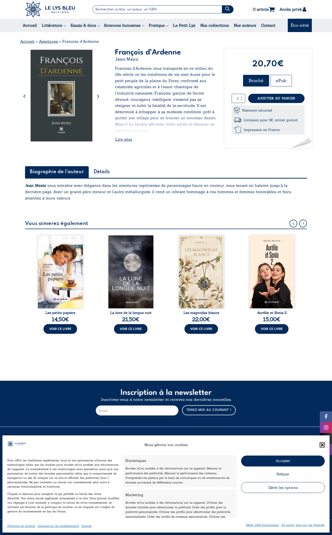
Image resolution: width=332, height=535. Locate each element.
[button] (322, 444)
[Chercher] (227, 9)
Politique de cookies (21, 526)
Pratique (157, 25)
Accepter (283, 461)
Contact (268, 25)
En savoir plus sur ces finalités (303, 525)
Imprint (86, 526)
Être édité (300, 25)
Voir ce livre (60, 329)
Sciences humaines (122, 25)
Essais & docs (83, 25)
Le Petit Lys (184, 25)
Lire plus (123, 139)
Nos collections (214, 25)
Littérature (52, 25)
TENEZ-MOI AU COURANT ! (208, 410)
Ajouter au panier (276, 98)
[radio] (256, 80)
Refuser (283, 474)
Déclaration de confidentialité (58, 526)
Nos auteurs (245, 25)
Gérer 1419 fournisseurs (262, 525)
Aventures (48, 41)
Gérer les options (283, 487)
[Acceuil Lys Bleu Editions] (50, 9)
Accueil (30, 25)
